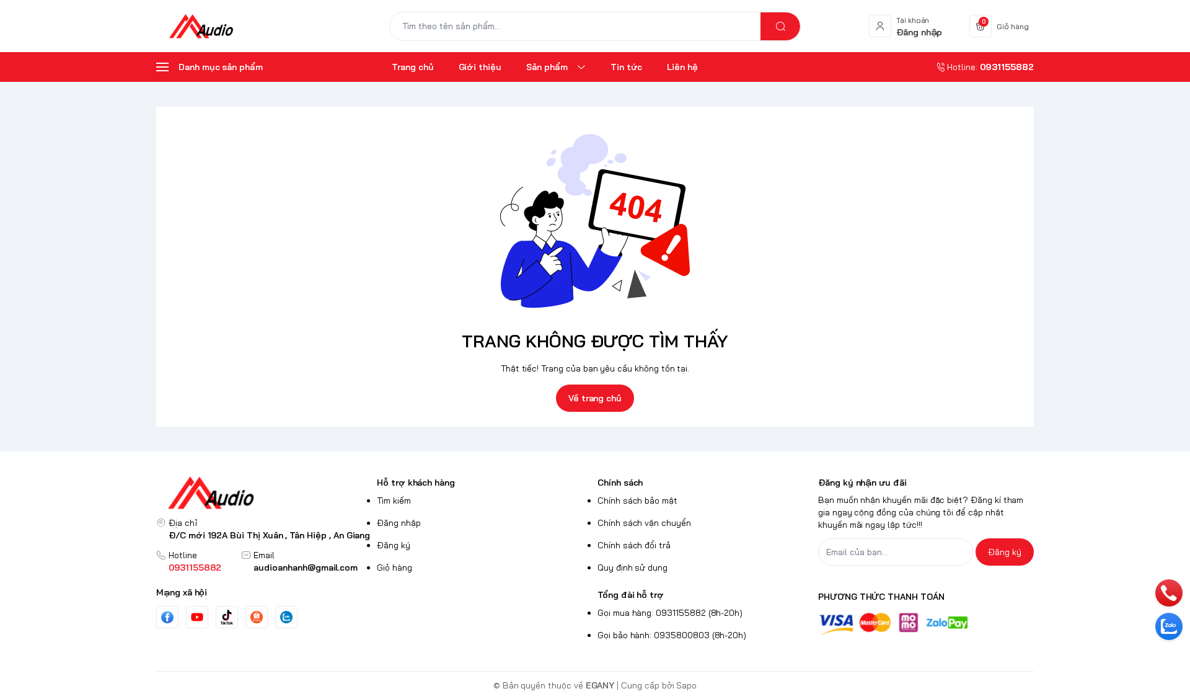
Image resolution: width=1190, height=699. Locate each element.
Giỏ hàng (394, 567)
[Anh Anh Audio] (200, 26)
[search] (780, 26)
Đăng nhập (399, 522)
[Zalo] (286, 617)
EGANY (600, 685)
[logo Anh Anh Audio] (264, 492)
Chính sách (620, 482)
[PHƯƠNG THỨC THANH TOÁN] (926, 623)
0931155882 (195, 567)
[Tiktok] (227, 617)
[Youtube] (197, 617)
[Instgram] (256, 617)
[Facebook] (167, 617)
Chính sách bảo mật (637, 500)
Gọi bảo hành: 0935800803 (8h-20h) (671, 635)
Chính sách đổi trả (634, 545)
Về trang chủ (595, 398)
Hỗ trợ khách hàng (416, 482)
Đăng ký (393, 545)
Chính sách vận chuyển (644, 522)
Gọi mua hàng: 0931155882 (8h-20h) (670, 612)
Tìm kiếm (394, 500)
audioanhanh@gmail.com (305, 567)
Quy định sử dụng (632, 567)
